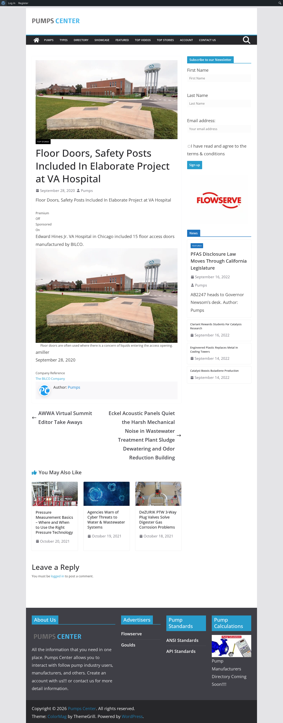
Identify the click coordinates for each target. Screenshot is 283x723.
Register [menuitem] (23, 3)
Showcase (102, 40)
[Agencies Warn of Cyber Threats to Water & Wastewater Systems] (107, 484)
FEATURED (122, 40)
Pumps (49, 40)
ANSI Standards (182, 640)
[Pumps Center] (36, 40)
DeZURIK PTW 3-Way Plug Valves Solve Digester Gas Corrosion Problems (157, 519)
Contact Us (207, 40)
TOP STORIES (165, 40)
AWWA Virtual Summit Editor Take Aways (65, 417)
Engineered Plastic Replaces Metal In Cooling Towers (214, 349)
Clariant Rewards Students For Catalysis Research (216, 326)
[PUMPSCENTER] (57, 632)
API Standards (181, 651)
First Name (197, 70)
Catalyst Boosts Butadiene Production (214, 370)
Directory (81, 40)
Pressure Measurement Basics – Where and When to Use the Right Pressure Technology (54, 522)
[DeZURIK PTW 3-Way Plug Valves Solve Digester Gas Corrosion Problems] (158, 484)
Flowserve (131, 634)
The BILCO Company (50, 379)
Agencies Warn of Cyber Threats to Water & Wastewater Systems (106, 519)
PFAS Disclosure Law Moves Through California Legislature (219, 261)
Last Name (197, 95)
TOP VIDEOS (143, 40)
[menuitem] (3, 3)
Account (186, 40)
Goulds (128, 645)
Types (64, 40)
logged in (57, 576)
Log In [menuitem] (11, 3)
